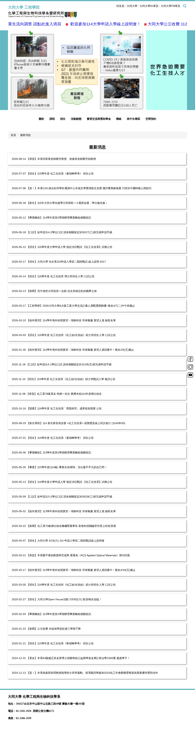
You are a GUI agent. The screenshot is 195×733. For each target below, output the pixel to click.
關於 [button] (41, 118)
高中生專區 (133, 118)
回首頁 (120, 5)
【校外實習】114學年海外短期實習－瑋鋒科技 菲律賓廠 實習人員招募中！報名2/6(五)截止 (80, 349)
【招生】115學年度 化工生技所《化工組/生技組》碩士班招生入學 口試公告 (71, 335)
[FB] (190, 358)
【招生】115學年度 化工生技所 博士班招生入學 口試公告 (60, 276)
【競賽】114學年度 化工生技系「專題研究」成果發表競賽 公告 (64, 408)
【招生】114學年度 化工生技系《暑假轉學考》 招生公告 (60, 437)
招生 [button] (63, 118)
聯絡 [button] (118, 118)
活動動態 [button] (76, 118)
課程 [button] (52, 118)
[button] (13, 70)
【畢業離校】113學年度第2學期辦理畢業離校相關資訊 (59, 452)
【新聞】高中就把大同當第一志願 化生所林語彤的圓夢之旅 (62, 291)
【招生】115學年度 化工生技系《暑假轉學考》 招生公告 (60, 173)
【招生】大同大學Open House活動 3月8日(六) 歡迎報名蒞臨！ (64, 599)
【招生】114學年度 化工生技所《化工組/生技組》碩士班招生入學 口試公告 (71, 584)
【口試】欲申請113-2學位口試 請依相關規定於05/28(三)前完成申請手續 (69, 496)
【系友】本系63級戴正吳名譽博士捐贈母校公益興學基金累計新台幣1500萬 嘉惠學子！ (78, 658)
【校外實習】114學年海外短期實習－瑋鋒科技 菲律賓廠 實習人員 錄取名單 (71, 320)
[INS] (190, 366)
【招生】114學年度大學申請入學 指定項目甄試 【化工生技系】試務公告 (69, 481)
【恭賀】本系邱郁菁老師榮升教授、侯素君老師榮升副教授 (61, 158)
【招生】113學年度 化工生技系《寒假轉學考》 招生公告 (60, 643)
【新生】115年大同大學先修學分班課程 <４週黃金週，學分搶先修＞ (67, 202)
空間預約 (150, 118)
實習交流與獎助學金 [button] (99, 118)
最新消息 (25, 135)
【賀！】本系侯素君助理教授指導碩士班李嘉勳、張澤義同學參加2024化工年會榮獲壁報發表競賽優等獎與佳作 (92, 672)
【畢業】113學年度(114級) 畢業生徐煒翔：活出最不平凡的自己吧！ (67, 467)
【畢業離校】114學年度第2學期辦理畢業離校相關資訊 (59, 217)
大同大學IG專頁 (149, 5)
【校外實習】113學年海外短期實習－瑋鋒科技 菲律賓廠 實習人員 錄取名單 (71, 511)
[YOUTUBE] (190, 374)
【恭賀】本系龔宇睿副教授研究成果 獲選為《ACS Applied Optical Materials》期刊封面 (78, 555)
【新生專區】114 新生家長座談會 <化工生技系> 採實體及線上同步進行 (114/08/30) (76, 423)
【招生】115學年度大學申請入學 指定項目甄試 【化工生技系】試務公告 (69, 246)
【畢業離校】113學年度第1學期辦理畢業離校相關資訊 (59, 614)
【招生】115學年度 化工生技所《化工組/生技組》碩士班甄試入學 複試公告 (70, 379)
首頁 (13, 135)
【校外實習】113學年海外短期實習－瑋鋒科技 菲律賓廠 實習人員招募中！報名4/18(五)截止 (81, 569)
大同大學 (132, 5)
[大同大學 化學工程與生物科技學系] (48, 14)
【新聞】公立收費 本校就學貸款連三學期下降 (54, 628)
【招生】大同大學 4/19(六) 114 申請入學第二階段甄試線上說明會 (65, 540)
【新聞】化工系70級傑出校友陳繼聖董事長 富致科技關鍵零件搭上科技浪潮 (71, 525)
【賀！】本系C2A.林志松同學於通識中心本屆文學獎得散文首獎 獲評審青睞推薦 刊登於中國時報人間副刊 (89, 188)
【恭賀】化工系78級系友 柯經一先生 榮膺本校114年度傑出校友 (64, 393)
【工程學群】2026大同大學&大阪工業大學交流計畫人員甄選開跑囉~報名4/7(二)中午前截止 (81, 305)
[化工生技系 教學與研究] (97, 70)
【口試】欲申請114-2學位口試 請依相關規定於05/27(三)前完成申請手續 (69, 232)
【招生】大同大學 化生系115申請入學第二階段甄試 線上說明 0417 (66, 261)
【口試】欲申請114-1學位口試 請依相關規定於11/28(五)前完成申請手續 (68, 364)
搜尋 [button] (184, 6)
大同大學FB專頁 (170, 5)
